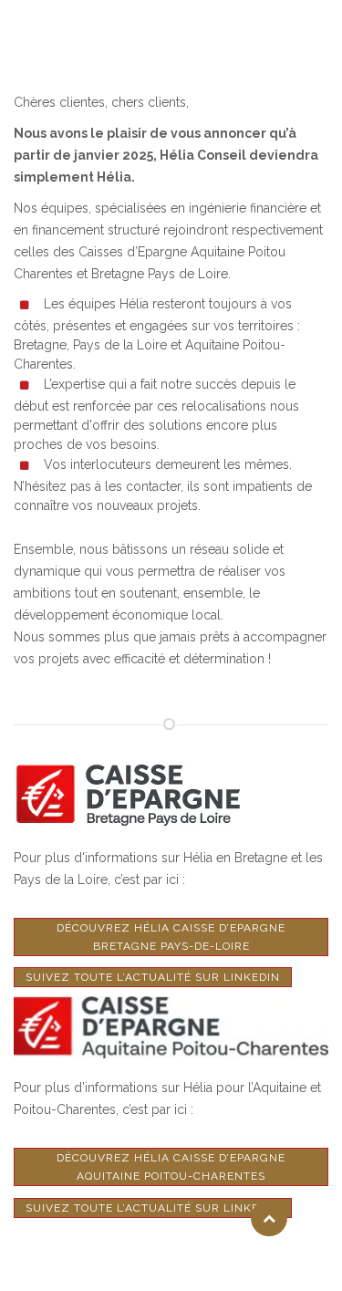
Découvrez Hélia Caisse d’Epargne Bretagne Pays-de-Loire (171, 937)
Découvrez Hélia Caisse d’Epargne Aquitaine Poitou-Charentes (171, 1166)
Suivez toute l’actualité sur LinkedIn (153, 977)
